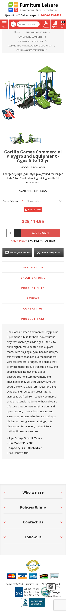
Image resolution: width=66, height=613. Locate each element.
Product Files (33, 288)
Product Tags (33, 319)
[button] (53, 597)
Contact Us (33, 308)
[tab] (33, 267)
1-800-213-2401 (50, 15)
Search (13, 24)
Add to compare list (51, 253)
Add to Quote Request (20, 253)
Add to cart (40, 232)
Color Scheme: (11, 201)
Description (33, 267)
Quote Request (54, 24)
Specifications (33, 277)
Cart (63, 22)
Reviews (33, 298)
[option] (17, 138)
